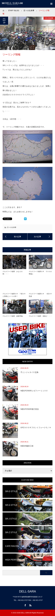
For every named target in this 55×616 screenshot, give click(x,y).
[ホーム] (3, 10)
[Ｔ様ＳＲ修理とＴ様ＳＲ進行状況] (15, 236)
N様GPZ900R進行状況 (29, 409)
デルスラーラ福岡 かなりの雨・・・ (13, 273)
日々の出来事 (29, 10)
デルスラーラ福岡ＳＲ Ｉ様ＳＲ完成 (40, 295)
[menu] (51, 4)
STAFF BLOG (13, 10)
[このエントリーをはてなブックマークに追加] (25, 219)
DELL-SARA (27, 591)
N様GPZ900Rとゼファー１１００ (34, 391)
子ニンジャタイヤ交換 (29, 372)
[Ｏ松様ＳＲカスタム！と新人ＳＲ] (40, 236)
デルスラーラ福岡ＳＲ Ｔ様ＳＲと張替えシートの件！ (14, 295)
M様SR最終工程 (26, 446)
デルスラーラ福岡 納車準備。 (13, 316)
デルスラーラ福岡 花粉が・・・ (40, 316)
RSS (30, 605)
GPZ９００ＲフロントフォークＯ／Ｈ (35, 427)
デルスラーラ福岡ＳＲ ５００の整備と (40, 273)
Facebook (25, 605)
